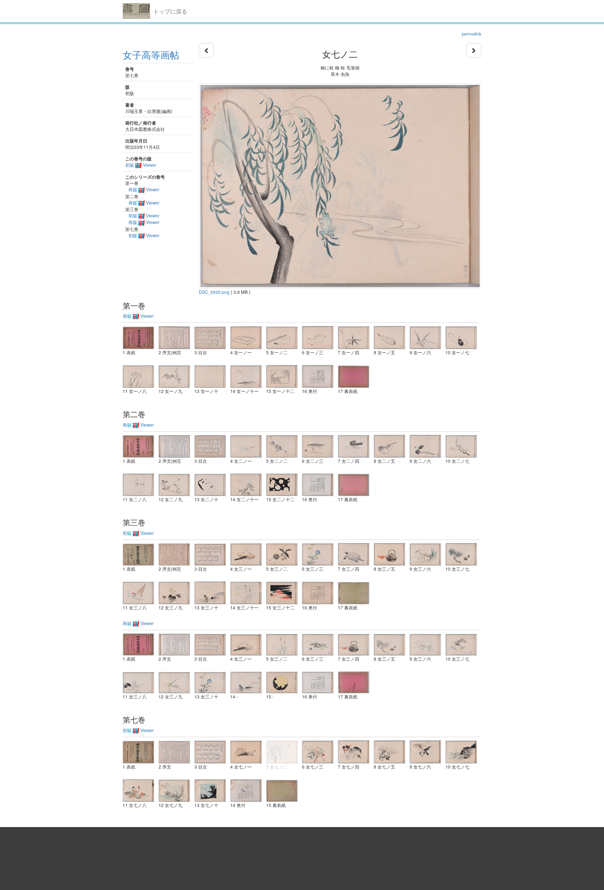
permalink (471, 34)
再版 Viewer (143, 189)
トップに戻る (170, 11)
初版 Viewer (140, 165)
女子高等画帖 (151, 54)
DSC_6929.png (214, 292)
